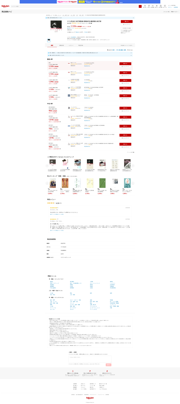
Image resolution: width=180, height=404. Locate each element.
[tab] (52, 45)
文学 (77, 15)
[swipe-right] (133, 165)
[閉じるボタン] (133, 18)
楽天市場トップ (49, 15)
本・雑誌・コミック (57, 15)
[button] (149, 6)
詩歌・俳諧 (81, 15)
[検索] (140, 6)
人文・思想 (73, 15)
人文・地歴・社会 (65, 15)
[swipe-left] (47, 165)
